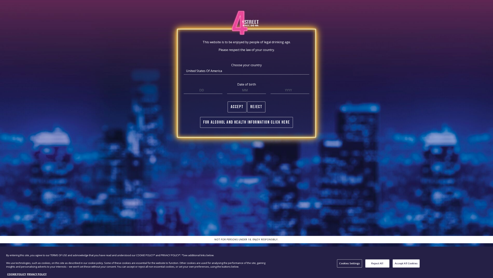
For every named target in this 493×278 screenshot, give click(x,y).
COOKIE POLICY (16, 274)
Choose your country (246, 65)
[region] (246, 264)
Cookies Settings (349, 263)
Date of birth (246, 84)
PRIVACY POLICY (37, 274)
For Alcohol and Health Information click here (246, 122)
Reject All (377, 263)
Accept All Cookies (406, 263)
